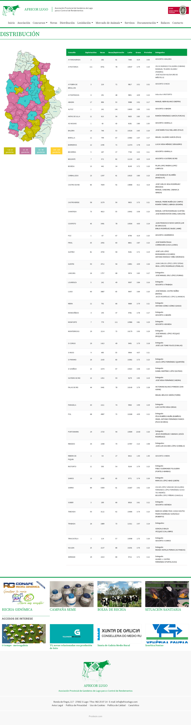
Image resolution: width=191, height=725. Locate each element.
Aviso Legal (57, 705)
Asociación (23, 23)
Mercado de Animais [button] (108, 23)
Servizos (130, 23)
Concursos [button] (39, 23)
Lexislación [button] (84, 23)
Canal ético (133, 705)
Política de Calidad (116, 705)
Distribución (67, 23)
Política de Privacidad (76, 705)
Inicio (11, 23)
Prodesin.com (95, 716)
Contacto (177, 23)
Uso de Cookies (97, 705)
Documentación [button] (146, 23)
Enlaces (165, 23)
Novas (53, 23)
